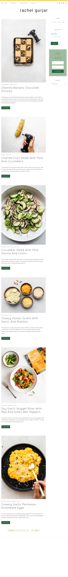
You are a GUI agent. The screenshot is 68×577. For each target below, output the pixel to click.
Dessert (3, 154)
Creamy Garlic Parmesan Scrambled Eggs (18, 506)
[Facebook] (57, 1)
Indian (8, 246)
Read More (6, 107)
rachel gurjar (34, 10)
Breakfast (3, 246)
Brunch (8, 501)
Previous (11, 530)
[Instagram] (63, 1)
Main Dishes (4, 405)
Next (37, 530)
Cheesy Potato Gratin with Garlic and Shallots (19, 320)
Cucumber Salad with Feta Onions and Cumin (20, 251)
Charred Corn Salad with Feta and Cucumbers (22, 159)
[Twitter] (59, 1)
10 (32, 530)
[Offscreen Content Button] (2, 3)
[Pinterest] (61, 1)
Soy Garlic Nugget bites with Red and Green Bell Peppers (21, 410)
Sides (11, 246)
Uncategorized (5, 84)
